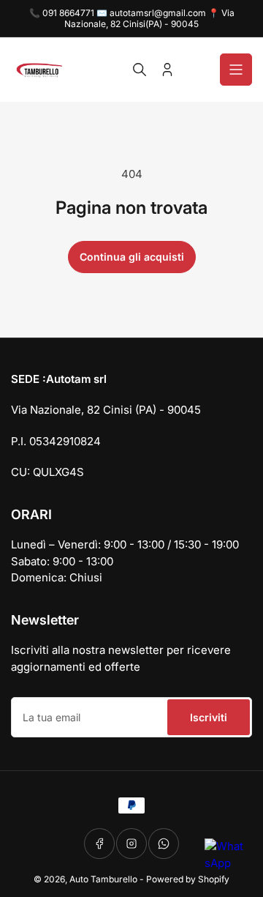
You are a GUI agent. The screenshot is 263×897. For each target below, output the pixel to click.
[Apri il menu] (236, 69)
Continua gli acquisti (132, 256)
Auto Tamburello (103, 879)
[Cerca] (139, 69)
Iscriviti (208, 717)
